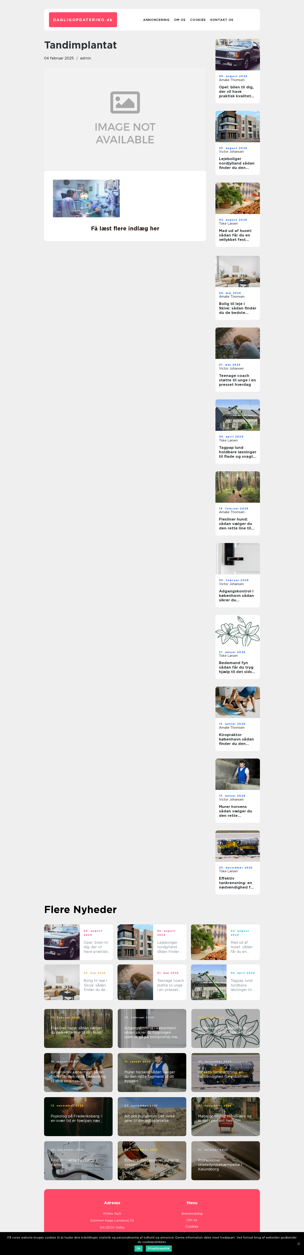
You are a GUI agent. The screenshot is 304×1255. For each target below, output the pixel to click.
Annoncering (156, 20)
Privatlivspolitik (159, 1248)
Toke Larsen (228, 223)
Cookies (198, 20)
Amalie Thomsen (232, 79)
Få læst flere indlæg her (125, 228)
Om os (180, 20)
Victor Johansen (231, 151)
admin (85, 58)
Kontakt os (221, 20)
